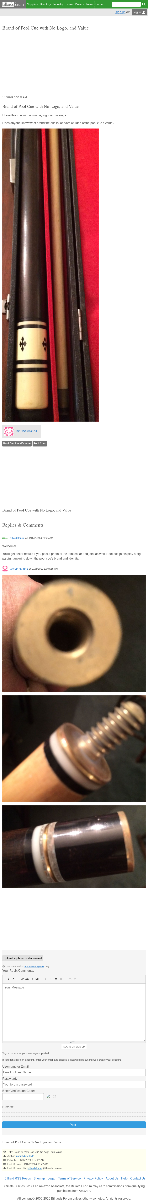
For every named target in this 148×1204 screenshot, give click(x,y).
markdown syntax (34, 966)
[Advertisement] (74, 62)
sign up (120, 12)
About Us (112, 1178)
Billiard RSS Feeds (17, 1178)
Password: (9, 1078)
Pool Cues (40, 443)
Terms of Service (69, 1178)
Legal (51, 1178)
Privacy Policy (93, 1178)
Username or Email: (15, 1066)
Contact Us (137, 1178)
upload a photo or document (23, 958)
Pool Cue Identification (17, 443)
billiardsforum (17, 538)
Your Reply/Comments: (18, 970)
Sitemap (39, 1178)
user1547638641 (27, 431)
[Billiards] (13, 4)
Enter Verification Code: (18, 1090)
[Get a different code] (54, 1096)
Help (124, 1178)
